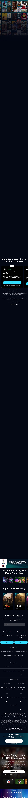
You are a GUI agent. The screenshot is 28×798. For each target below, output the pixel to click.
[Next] (25, 580)
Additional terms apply (20, 299)
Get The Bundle (14, 771)
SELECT (12, 282)
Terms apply (7, 774)
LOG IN (24, 2)
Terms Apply (5, 713)
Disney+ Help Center (15, 728)
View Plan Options (14, 304)
